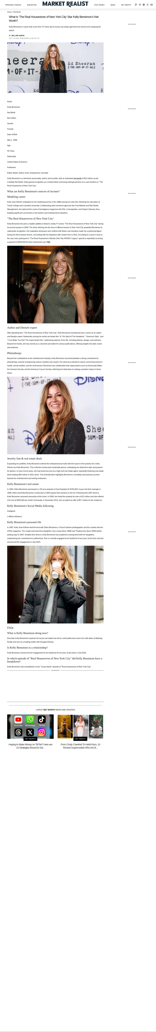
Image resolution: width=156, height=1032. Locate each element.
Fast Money (99, 5)
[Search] (136, 4)
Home (9, 12)
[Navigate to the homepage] (65, 4)
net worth (77, 178)
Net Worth (126, 5)
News (113, 5)
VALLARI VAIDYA (17, 35)
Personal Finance (13, 5)
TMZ (48, 242)
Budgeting (32, 5)
